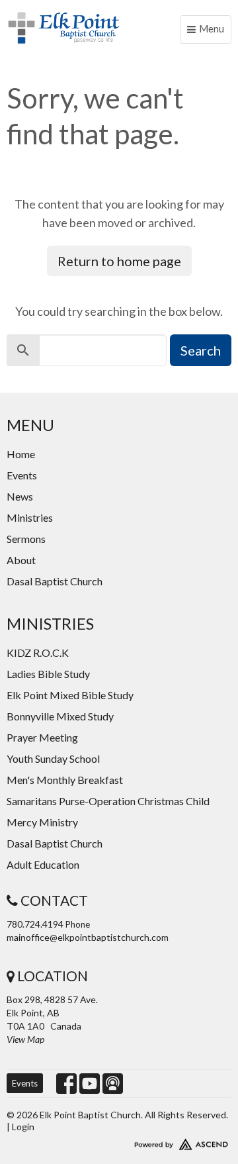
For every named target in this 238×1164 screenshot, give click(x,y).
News (20, 496)
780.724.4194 (35, 924)
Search (200, 350)
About (21, 560)
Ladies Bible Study (48, 673)
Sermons (26, 538)
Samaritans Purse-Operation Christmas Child (108, 801)
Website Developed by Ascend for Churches (119, 1141)
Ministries (30, 517)
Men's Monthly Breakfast (65, 779)
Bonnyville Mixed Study (60, 716)
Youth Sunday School (53, 758)
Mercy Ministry (42, 822)
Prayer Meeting (42, 737)
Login (23, 1126)
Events (22, 475)
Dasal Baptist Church (54, 581)
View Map (25, 1039)
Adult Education (43, 864)
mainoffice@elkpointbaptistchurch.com (88, 937)
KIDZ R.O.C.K (38, 652)
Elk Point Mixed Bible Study (70, 695)
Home (21, 454)
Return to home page (119, 261)
